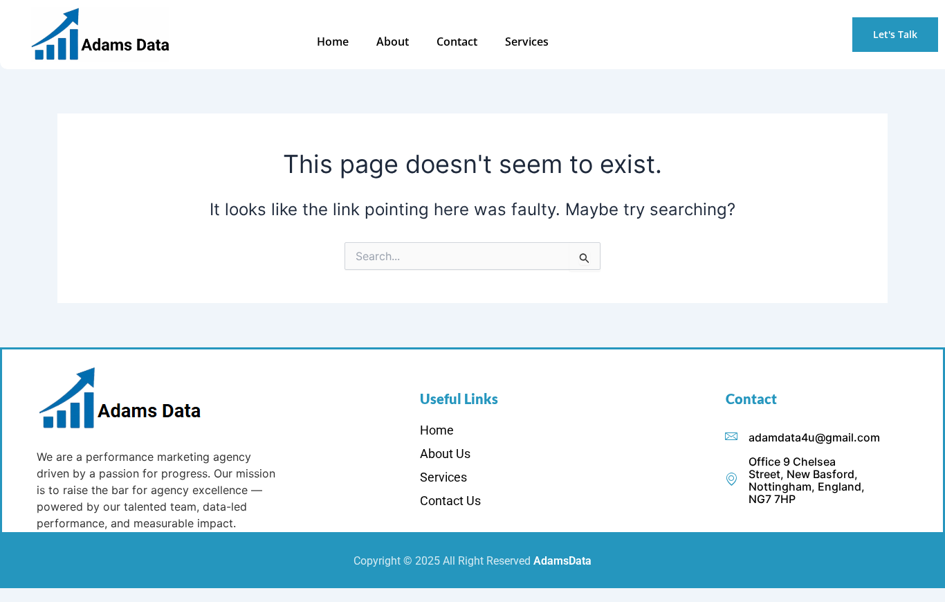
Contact (457, 41)
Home (333, 41)
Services (527, 41)
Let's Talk (895, 34)
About (392, 41)
